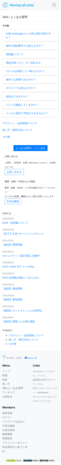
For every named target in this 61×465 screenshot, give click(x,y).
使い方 (6, 383)
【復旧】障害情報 (12, 244)
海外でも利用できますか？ (21, 79)
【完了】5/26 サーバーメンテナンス (23, 233)
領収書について (14, 54)
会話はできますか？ (17, 96)
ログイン (7, 417)
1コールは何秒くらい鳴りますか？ (25, 71)
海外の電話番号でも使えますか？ (24, 45)
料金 (4, 379)
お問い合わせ (14, 171)
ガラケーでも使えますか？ (21, 87)
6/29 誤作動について (15, 222)
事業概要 (7, 434)
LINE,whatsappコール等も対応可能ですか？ (28, 35)
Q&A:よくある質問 (12, 388)
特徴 (4, 375)
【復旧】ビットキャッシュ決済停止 (22, 310)
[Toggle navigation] (54, 5)
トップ (6, 371)
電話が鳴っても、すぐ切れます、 (24, 62)
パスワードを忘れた (13, 421)
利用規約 (7, 438)
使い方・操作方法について (17, 129)
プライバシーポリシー (14, 442)
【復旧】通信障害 (12, 288)
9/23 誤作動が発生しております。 (21, 277)
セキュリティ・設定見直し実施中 (21, 255)
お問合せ (7, 396)
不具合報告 (13, 201)
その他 (6, 136)
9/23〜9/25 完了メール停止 (18, 266)
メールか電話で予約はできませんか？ (27, 113)
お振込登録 (8, 429)
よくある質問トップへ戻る (30, 148)
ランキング (8, 392)
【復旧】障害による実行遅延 (18, 321)
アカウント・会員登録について (19, 123)
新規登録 (7, 412)
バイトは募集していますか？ (22, 104)
